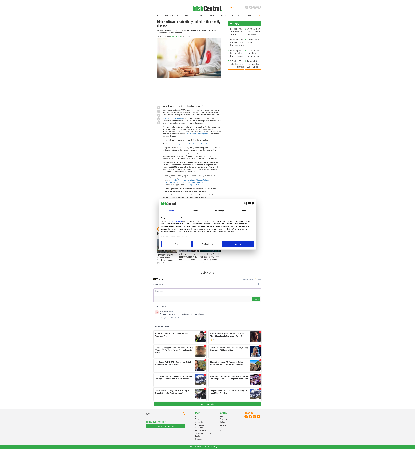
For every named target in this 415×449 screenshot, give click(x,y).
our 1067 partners (175, 221)
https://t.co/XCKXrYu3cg (174, 182)
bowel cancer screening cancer (198, 134)
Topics (197, 419)
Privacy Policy (200, 430)
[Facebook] (246, 7)
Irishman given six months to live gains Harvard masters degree (195, 144)
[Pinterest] (259, 7)
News (222, 416)
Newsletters (236, 7)
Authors (198, 416)
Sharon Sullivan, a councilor (173, 118)
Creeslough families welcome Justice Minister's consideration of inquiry (166, 258)
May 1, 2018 (194, 184)
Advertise (199, 428)
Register (198, 436)
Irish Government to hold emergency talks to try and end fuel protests (188, 257)
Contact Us (199, 425)
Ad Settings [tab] (219, 211)
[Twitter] (251, 7)
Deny (176, 244)
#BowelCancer (190, 180)
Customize (206, 244)
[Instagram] (255, 7)
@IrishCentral (175, 36)
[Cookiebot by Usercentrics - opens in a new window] (244, 203)
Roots (222, 430)
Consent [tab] (171, 211)
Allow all (238, 244)
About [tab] (244, 211)
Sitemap (198, 439)
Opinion (223, 422)
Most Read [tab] (234, 23)
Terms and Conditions (203, 433)
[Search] (260, 16)
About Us (199, 422)
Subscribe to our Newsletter (165, 426)
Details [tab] (195, 211)
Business (223, 419)
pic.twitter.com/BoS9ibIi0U (194, 182)
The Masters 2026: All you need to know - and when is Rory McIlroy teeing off (209, 258)
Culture (223, 425)
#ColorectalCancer (203, 180)
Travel (222, 428)
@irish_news (179, 180)
